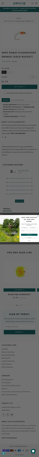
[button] (3, 453)
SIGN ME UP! (29, 234)
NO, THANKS (29, 237)
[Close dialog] (37, 216)
